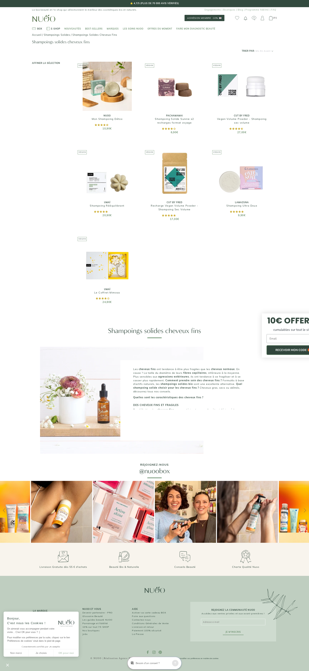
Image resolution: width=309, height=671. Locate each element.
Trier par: (256, 51)
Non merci (16, 653)
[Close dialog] (302, 317)
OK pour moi (66, 653)
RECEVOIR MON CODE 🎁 (274, 350)
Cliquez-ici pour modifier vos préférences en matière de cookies (193, 658)
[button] (102, 125)
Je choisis (41, 653)
